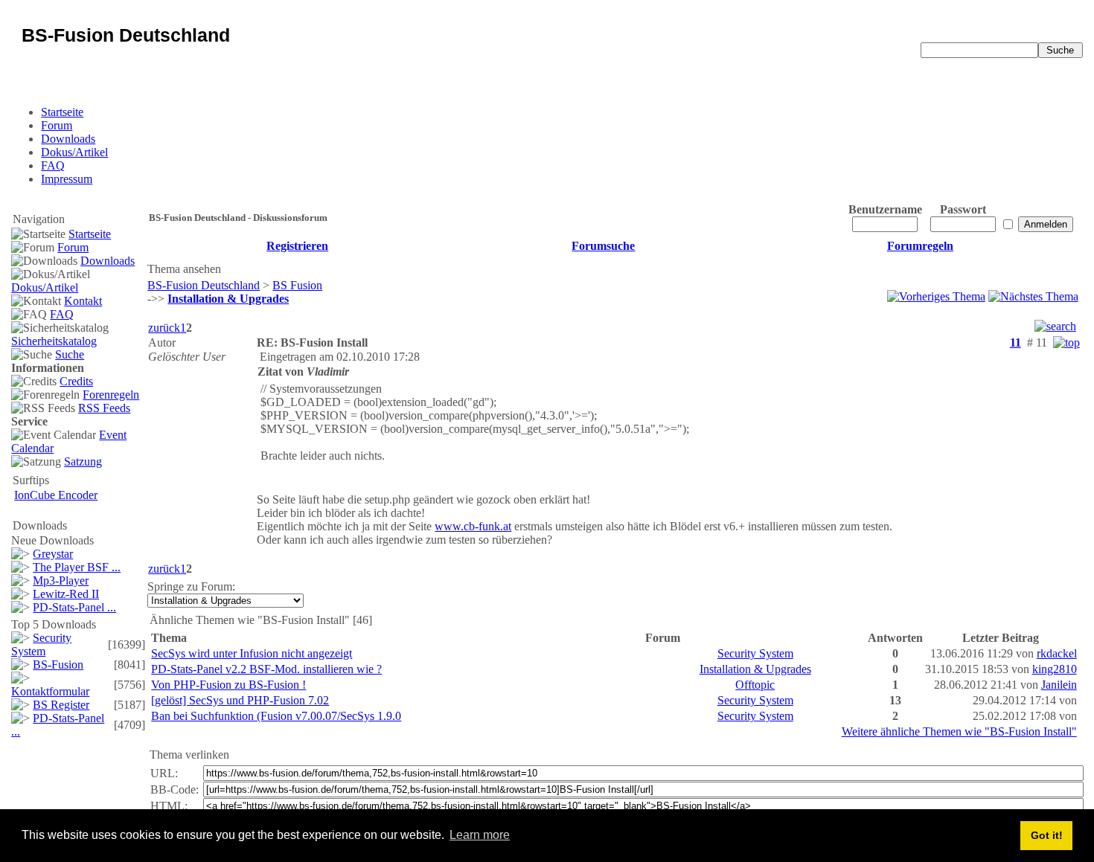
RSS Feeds (104, 408)
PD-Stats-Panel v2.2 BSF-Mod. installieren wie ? (266, 669)
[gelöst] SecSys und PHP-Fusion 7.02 (240, 700)
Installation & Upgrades (755, 669)
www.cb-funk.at (473, 526)
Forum (56, 125)
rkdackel (1057, 653)
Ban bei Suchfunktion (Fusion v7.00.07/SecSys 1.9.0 (276, 716)
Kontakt (83, 301)
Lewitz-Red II (66, 594)
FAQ (53, 165)
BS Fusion (297, 285)
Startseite (62, 112)
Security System (41, 644)
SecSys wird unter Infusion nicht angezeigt (251, 653)
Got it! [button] (1047, 835)
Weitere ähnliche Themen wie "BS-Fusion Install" (959, 731)
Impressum (66, 179)
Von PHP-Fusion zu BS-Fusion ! (228, 684)
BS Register (61, 704)
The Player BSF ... (77, 567)
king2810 (1054, 669)
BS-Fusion (58, 664)
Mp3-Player (61, 580)
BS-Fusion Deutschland (203, 285)
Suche (69, 354)
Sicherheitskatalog (54, 341)
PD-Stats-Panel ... (74, 607)
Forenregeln (111, 394)
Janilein (1059, 684)
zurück (164, 327)
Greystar (53, 553)
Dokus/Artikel (74, 152)
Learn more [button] (480, 835)
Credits (76, 381)
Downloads (68, 138)
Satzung (83, 461)
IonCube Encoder (55, 495)
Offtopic (755, 684)
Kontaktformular (50, 691)
